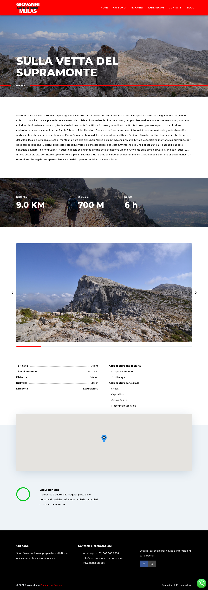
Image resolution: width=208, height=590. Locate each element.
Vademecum (156, 7)
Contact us (167, 585)
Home (104, 7)
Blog (190, 7)
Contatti (175, 7)
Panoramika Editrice (51, 585)
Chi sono (119, 7)
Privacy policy (183, 585)
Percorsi (136, 7)
